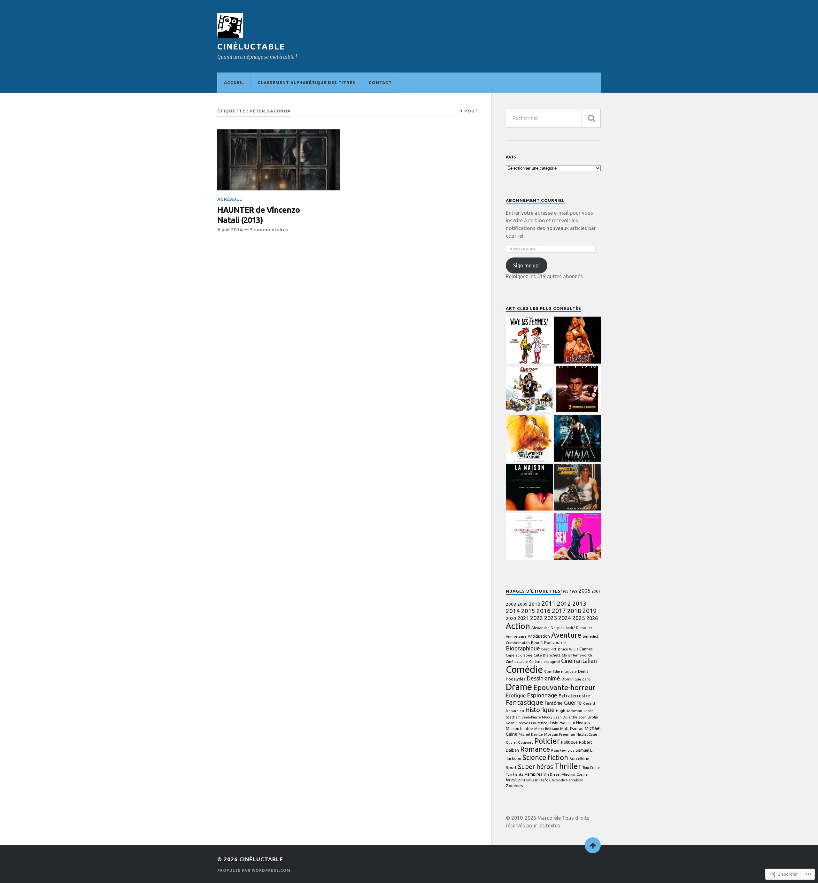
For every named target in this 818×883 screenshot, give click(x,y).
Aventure (566, 635)
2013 (579, 603)
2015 (528, 611)
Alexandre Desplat (547, 628)
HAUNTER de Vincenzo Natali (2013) (258, 215)
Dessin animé (543, 678)
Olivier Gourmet (519, 742)
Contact (380, 82)
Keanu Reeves (518, 723)
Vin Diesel (552, 774)
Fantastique (524, 702)
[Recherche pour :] (553, 118)
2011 (549, 603)
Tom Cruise (591, 768)
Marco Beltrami (546, 729)
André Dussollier (579, 628)
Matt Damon (571, 728)
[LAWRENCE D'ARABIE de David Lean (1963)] (529, 439)
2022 (536, 618)
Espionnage (542, 695)
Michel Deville (531, 734)
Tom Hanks (514, 774)
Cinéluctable (251, 46)
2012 (564, 603)
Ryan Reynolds (562, 750)
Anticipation (539, 636)
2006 (584, 591)
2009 (522, 604)
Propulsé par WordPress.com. (254, 870)
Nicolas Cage (586, 734)
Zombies (514, 785)
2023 (550, 618)
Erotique (516, 695)
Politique (569, 742)
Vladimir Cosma (575, 774)
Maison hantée (519, 728)
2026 (592, 618)
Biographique (523, 648)
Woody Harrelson (567, 780)
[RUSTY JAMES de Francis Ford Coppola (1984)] (577, 488)
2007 (595, 591)
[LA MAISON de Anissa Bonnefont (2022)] (529, 488)
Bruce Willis (568, 649)
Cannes (586, 649)
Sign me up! (526, 265)
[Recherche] (591, 118)
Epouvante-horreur (564, 687)
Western (515, 779)
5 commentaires (269, 229)
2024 (564, 618)
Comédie (524, 669)
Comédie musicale (560, 671)
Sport (511, 767)
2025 (578, 618)
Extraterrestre (574, 695)
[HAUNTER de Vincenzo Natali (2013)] (278, 160)
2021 (523, 618)
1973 (564, 591)
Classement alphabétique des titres (306, 82)
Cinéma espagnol (544, 661)
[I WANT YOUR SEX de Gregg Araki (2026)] (577, 537)
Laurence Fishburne (548, 723)
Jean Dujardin (565, 717)
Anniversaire (516, 636)
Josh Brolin (588, 717)
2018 (574, 610)
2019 (590, 610)
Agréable (229, 199)
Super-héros (535, 766)
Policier (547, 741)
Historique (540, 709)
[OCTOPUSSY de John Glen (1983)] (529, 390)
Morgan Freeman (559, 734)
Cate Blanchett (547, 655)
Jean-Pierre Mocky (537, 717)
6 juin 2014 (230, 229)
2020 (511, 618)
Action (518, 626)
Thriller (567, 766)
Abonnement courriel (535, 200)
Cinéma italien (579, 660)
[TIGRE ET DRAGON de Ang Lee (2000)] (577, 341)
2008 (511, 604)
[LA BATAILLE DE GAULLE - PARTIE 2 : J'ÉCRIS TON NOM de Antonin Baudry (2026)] (529, 537)
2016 (543, 610)
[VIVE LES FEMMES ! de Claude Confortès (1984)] (529, 341)
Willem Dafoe (538, 780)
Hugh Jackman (569, 711)
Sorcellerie (579, 758)
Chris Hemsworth (577, 655)
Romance (535, 749)
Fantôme (553, 703)
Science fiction (545, 757)
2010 (534, 604)
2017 (559, 610)
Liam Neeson (578, 723)
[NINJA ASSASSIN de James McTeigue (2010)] (577, 439)
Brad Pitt (549, 649)
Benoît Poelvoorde (548, 642)
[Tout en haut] (593, 845)
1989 (573, 591)
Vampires (533, 774)
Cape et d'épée (519, 655)
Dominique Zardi (576, 679)
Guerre (573, 702)
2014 (513, 610)
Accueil (234, 82)
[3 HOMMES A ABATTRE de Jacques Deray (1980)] (577, 390)
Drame (519, 687)
